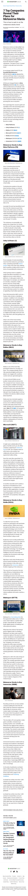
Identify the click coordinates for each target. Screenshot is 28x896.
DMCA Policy (13, 883)
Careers (4, 878)
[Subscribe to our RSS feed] (17, 872)
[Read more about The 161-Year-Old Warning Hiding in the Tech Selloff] (21, 851)
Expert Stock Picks (11, 5)
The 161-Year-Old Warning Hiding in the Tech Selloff (8, 853)
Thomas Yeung (11, 827)
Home (4, 5)
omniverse (15, 565)
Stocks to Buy (19, 5)
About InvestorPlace (7, 876)
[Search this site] (26, 1)
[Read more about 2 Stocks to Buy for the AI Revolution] (21, 823)
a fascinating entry (15, 617)
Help (23, 876)
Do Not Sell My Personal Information (16, 879)
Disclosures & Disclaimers (12, 878)
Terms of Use (21, 881)
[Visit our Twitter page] (14, 872)
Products (14, 876)
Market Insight (6, 821)
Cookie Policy (6, 881)
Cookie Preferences (14, 881)
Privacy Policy (21, 878)
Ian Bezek (6, 27)
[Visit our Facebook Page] (11, 872)
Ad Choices (6, 879)
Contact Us (19, 876)
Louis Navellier (11, 845)
